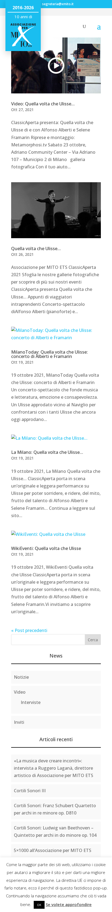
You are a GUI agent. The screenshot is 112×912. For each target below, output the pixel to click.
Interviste (31, 702)
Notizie (21, 677)
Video (20, 692)
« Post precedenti (29, 630)
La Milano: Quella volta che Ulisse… (47, 452)
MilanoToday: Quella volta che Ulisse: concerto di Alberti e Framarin (49, 354)
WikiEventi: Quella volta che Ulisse (46, 548)
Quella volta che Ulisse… (36, 248)
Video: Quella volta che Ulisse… (43, 104)
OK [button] (39, 905)
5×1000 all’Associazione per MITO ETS (52, 850)
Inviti (19, 722)
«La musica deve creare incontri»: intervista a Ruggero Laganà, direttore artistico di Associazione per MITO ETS (53, 768)
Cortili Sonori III (30, 791)
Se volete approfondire (69, 904)
